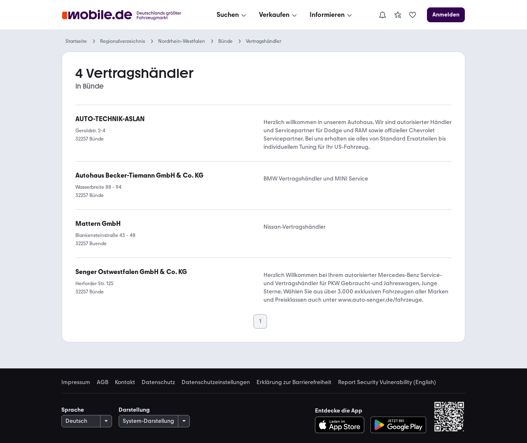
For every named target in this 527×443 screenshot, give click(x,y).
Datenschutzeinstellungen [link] (216, 382)
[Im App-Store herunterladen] (342, 425)
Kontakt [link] (125, 382)
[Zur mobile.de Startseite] (129, 15)
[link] (398, 15)
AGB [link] (102, 382)
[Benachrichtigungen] (382, 14)
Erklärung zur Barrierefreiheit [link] (294, 382)
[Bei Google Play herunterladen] (398, 425)
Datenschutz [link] (158, 382)
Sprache (72, 409)
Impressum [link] (75, 382)
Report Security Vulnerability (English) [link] (387, 382)
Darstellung (134, 409)
